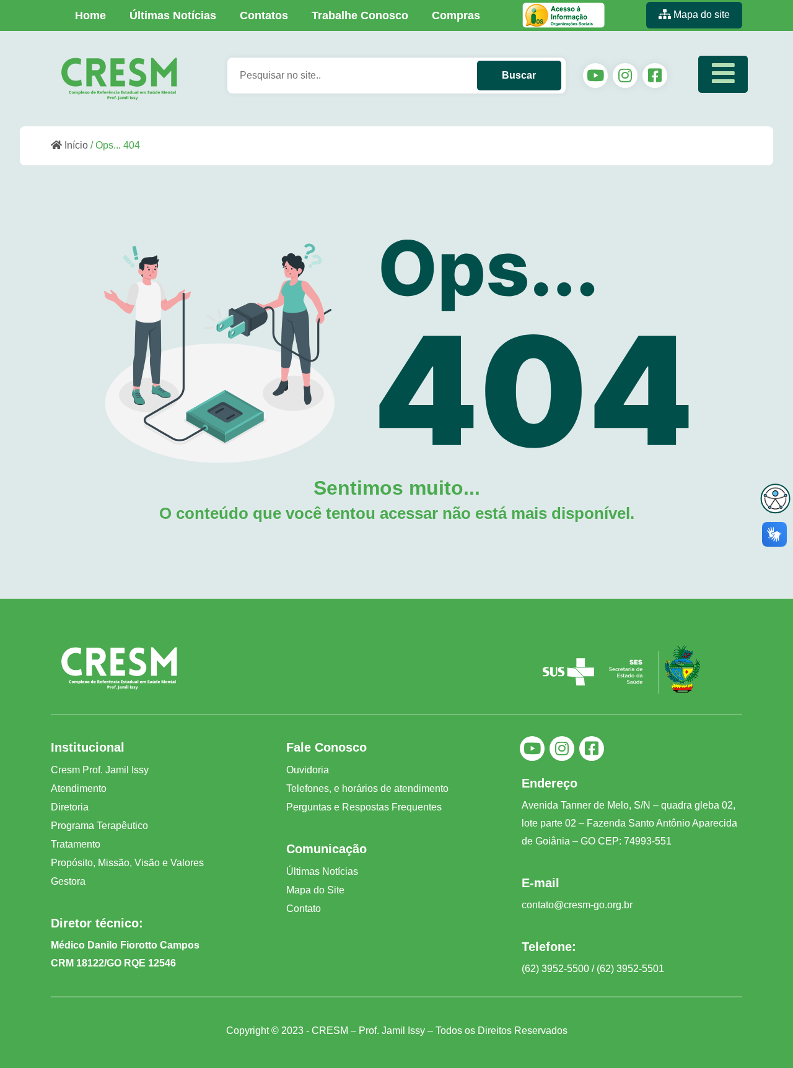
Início (75, 145)
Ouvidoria (307, 770)
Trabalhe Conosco (360, 15)
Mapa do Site (315, 890)
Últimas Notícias (172, 15)
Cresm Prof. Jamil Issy (100, 770)
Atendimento (79, 788)
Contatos (264, 15)
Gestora (68, 881)
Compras (456, 15)
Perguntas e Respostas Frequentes (364, 807)
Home (90, 15)
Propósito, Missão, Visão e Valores (127, 862)
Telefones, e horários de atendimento (367, 788)
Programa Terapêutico (99, 825)
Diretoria (70, 807)
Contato (303, 908)
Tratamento (75, 844)
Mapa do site (700, 14)
